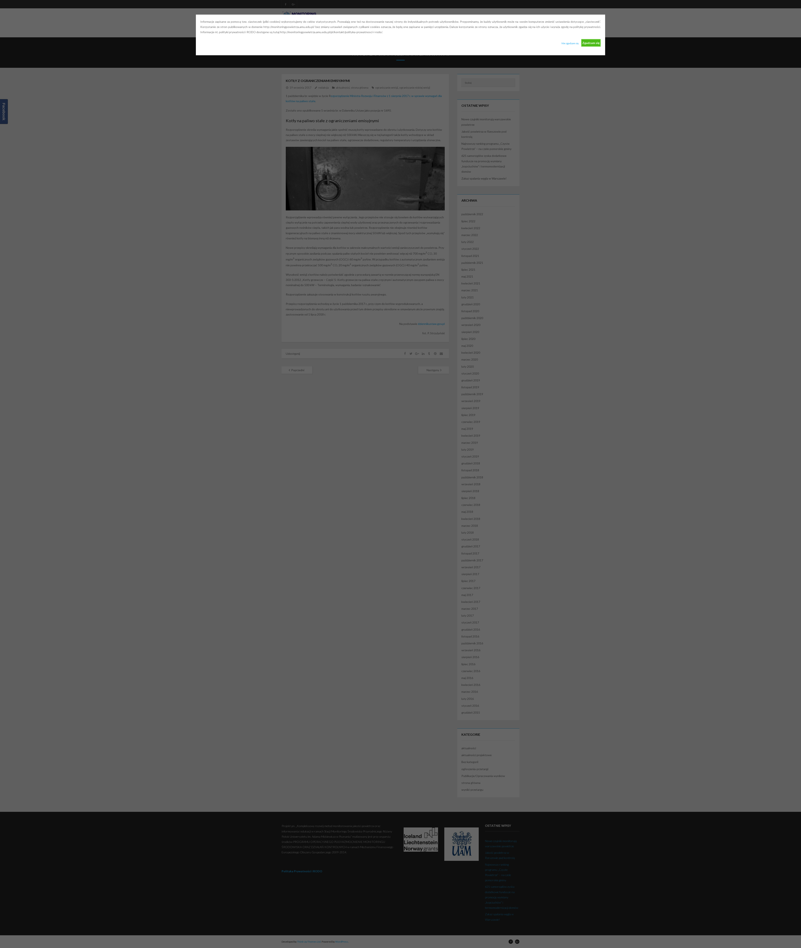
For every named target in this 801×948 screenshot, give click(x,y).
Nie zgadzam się (570, 43)
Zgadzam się (590, 43)
